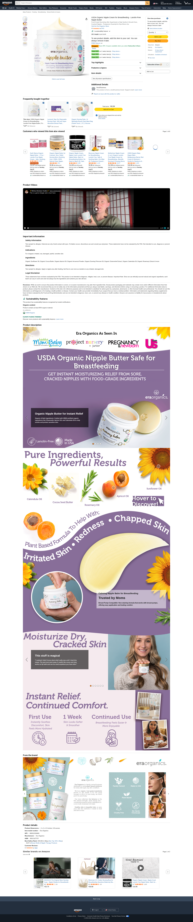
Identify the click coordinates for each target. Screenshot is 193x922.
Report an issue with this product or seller (107, 94)
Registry (119, 8)
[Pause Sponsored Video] (68, 872)
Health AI (11, 8)
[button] (4, 8)
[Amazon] (7, 3)
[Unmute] (168, 228)
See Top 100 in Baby (55, 841)
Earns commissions (55, 191)
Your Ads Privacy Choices (118, 916)
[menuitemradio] (165, 228)
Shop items (115, 51)
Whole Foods (72, 8)
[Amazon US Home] (78, 911)
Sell (106, 8)
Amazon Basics (32, 8)
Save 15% (95, 54)
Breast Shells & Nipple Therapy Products (44, 843)
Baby (164, 8)
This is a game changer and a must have (42, 193)
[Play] (24, 228)
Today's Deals (83, 8)
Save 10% (95, 51)
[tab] (93, 444)
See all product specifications (102, 78)
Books (92, 8)
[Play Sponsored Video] (96, 868)
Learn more (138, 90)
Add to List (150, 71)
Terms (94, 48)
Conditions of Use (71, 916)
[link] (58, 109)
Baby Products (27, 12)
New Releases (53, 8)
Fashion (111, 8)
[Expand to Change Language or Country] (102, 910)
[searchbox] (82, 3)
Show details (101, 118)
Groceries (63, 8)
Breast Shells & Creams (53, 12)
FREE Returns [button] (96, 43)
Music (125, 8)
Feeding (34, 12)
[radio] (25, 19)
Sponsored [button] (25, 854)
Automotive (157, 8)
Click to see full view (58, 79)
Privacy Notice (82, 916)
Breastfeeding (42, 12)
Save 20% (95, 57)
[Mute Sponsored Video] (68, 876)
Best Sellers (43, 8)
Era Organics (158, 47)
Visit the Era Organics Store (100, 26)
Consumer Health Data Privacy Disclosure (98, 916)
